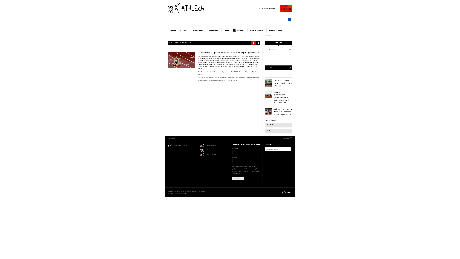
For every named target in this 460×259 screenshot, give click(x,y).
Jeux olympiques (240, 78)
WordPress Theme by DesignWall (177, 194)
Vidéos (269, 68)
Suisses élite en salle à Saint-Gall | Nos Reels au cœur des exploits (283, 111)
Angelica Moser (222, 78)
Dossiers (183, 30)
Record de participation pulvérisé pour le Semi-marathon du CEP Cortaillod (282, 97)
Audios (269, 131)
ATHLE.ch (198, 7)
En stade (228, 72)
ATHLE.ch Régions (256, 30)
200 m (203, 78)
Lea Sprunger (250, 78)
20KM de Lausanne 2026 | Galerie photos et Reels (283, 83)
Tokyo (235, 80)
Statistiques (198, 30)
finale (229, 78)
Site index (286, 138)
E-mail (235, 157)
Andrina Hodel (213, 78)
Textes (200, 74)
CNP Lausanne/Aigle (219, 72)
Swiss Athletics (228, 80)
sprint (216, 80)
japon (233, 78)
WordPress (202, 191)
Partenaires (213, 30)
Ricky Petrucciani (209, 80)
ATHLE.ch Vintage (275, 30)
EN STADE (234, 72)
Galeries (270, 125)
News (249, 72)
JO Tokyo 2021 (242, 72)
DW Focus (183, 191)
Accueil (173, 30)
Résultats (255, 72)
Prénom (235, 148)
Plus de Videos (270, 120)
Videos (226, 30)
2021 (207, 78)
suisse (221, 80)
